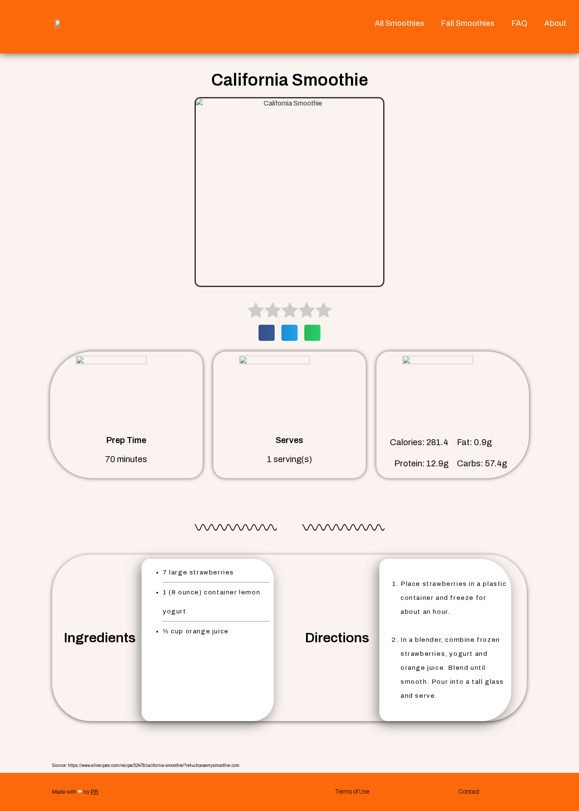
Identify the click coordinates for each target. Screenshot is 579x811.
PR (94, 792)
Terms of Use (352, 792)
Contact (468, 792)
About (555, 23)
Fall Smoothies (468, 23)
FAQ (519, 23)
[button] (267, 333)
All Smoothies (399, 23)
